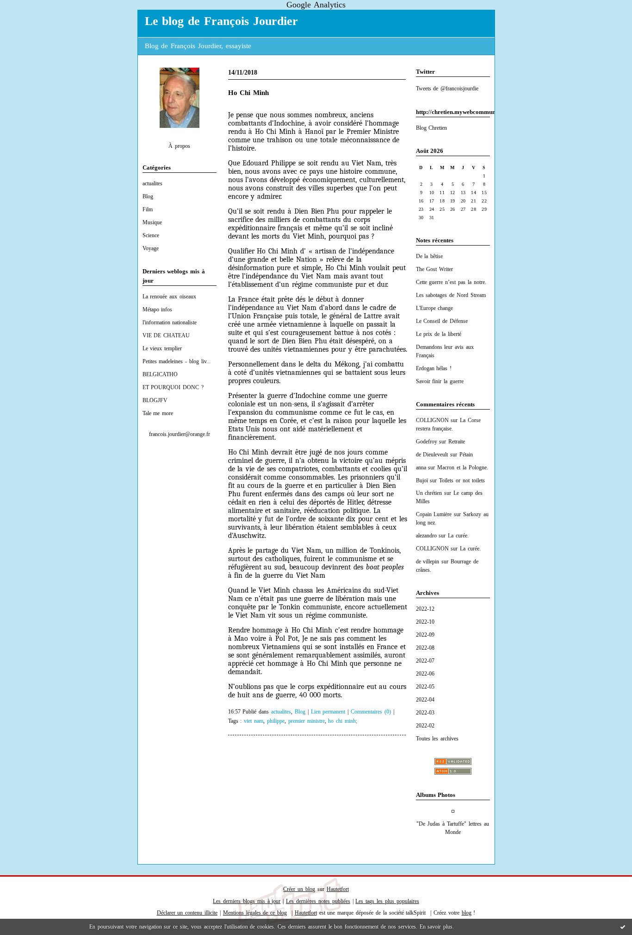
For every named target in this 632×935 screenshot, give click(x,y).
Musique (152, 222)
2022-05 (425, 686)
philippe (276, 721)
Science (151, 235)
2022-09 (425, 635)
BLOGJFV (155, 400)
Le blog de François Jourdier (221, 21)
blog (466, 913)
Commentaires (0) (371, 712)
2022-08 (425, 647)
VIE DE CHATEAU (166, 335)
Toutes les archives (437, 738)
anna (421, 467)
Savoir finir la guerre (440, 381)
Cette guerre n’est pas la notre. (451, 282)
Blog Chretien (431, 128)
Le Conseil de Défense (442, 321)
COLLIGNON (432, 420)
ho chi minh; (342, 721)
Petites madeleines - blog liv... (177, 361)
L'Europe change (434, 308)
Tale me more (158, 413)
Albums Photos (436, 794)
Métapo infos (158, 309)
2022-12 (425, 609)
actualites (152, 183)
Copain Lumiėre (434, 514)
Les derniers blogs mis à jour (246, 901)
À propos (179, 146)
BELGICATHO (160, 374)
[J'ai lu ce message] (622, 926)
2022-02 (425, 725)
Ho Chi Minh (248, 92)
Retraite (456, 441)
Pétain (466, 454)
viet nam (253, 721)
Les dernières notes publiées (318, 901)
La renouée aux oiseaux (170, 296)
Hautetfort (338, 889)
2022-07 (425, 660)
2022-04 (425, 699)
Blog (148, 196)
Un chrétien (429, 493)
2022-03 (425, 712)
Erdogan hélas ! (434, 368)
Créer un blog (299, 889)
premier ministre (306, 721)
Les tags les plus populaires (387, 901)
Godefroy (426, 441)
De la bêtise (429, 256)
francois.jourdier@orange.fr (179, 434)
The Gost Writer (434, 269)
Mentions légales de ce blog (255, 913)
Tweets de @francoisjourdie (447, 88)
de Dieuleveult (432, 454)
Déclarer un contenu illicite (187, 913)
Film (148, 209)
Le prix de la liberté (438, 334)
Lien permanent (328, 712)
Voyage (151, 248)
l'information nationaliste (170, 322)
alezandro (426, 535)
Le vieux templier (162, 348)
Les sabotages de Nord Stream (451, 295)
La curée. (458, 535)
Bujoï (422, 480)
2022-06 (425, 673)
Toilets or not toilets (462, 480)
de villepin (428, 561)
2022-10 (425, 622)
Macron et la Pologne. (462, 467)
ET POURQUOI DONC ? (173, 387)
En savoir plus (436, 926)
